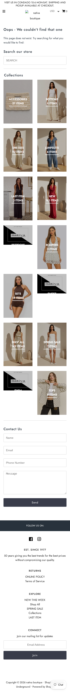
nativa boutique (34, 682)
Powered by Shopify (43, 687)
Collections (35, 613)
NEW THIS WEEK (34, 600)
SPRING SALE (35, 609)
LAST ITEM (35, 617)
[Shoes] (51, 283)
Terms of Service (35, 581)
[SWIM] (18, 380)
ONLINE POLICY (35, 577)
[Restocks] (18, 235)
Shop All (35, 604)
